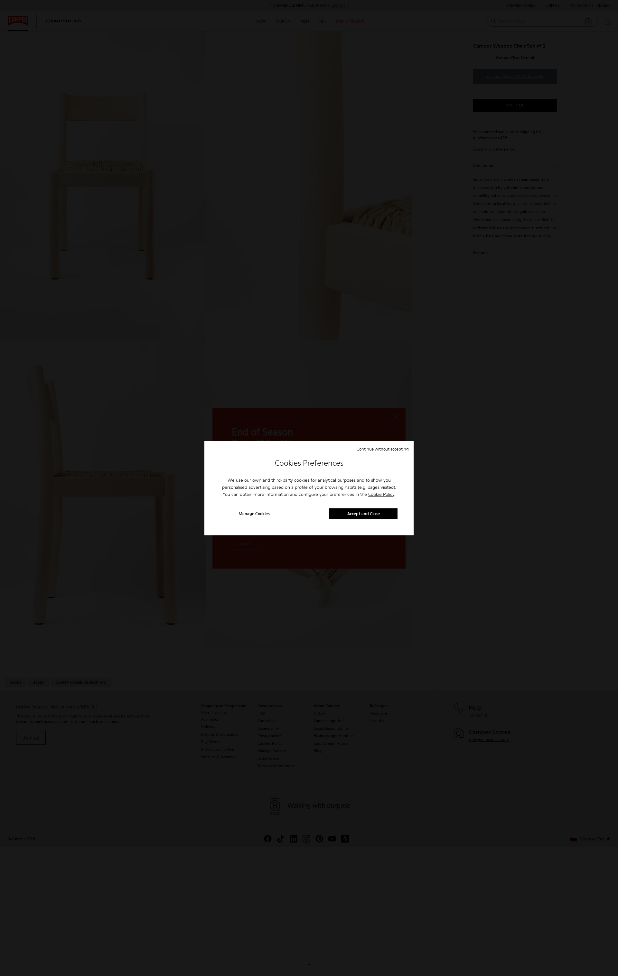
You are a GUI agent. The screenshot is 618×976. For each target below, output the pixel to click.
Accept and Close (363, 513)
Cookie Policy (381, 494)
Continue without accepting (383, 449)
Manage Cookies (254, 513)
